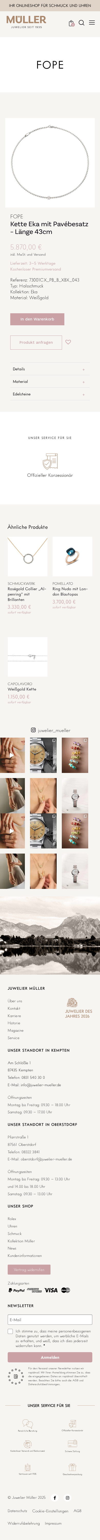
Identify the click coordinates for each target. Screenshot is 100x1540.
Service (13, 1037)
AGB (78, 1510)
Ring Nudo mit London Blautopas (70, 591)
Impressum (53, 1523)
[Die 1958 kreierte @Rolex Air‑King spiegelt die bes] (43, 755)
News (12, 1248)
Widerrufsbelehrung (24, 1523)
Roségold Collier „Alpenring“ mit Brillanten (27, 594)
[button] (67, 339)
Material (20, 381)
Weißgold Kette (22, 689)
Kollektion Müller (21, 1241)
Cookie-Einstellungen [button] (50, 1510)
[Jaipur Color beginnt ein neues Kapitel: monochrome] (75, 755)
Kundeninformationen (25, 1255)
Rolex (12, 1218)
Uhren (12, 1226)
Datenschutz (17, 1510)
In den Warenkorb (37, 319)
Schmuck (15, 1233)
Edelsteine (22, 393)
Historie (14, 1022)
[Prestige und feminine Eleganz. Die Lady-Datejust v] (75, 795)
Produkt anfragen (36, 342)
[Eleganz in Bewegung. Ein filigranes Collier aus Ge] (43, 795)
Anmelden (50, 1357)
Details (19, 368)
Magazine (16, 1030)
